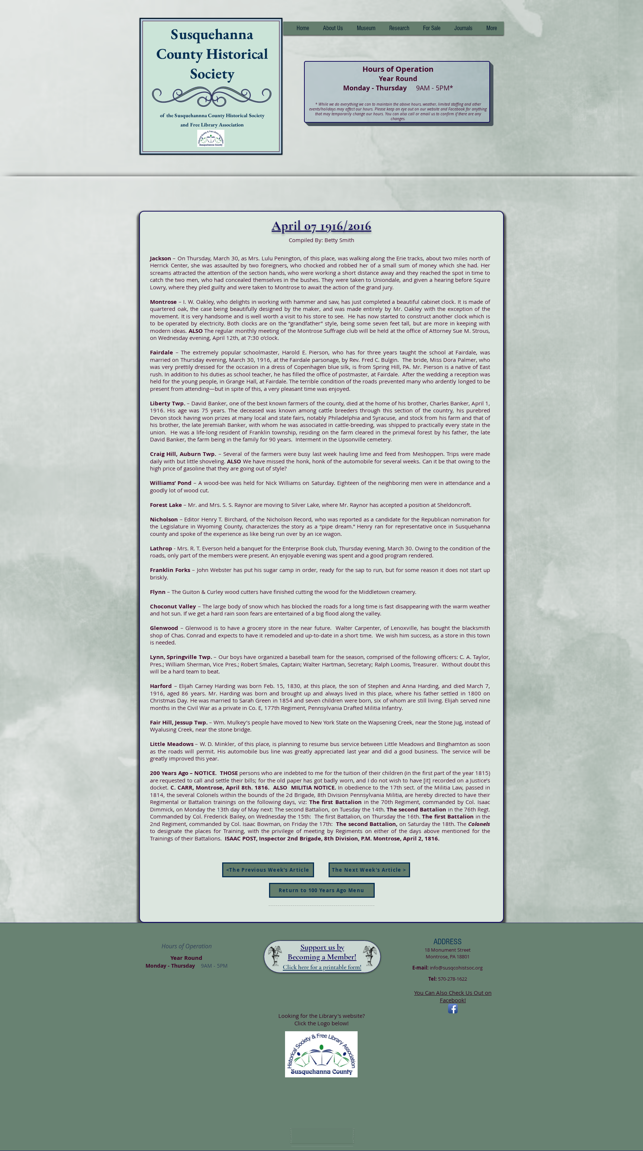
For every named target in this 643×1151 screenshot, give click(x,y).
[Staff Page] (322, 1136)
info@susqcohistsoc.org (456, 967)
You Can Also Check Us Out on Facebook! (453, 996)
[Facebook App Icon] (453, 1008)
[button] (399, 28)
